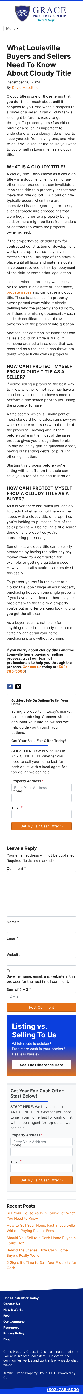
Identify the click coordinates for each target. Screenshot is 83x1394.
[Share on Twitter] (18, 686)
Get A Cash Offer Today (21, 1298)
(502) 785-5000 (63, 1389)
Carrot (7, 1377)
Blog (6, 1339)
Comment (16, 868)
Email (17, 807)
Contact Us (11, 1303)
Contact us (32, 667)
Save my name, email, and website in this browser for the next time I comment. (41, 979)
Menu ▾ (12, 28)
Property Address (27, 781)
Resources (11, 1327)
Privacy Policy (14, 1333)
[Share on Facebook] (10, 686)
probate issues (19, 292)
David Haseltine (25, 87)
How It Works (13, 1309)
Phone (16, 791)
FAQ (6, 1315)
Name (13, 922)
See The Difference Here (41, 1065)
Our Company (14, 1321)
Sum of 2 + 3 (19, 989)
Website (13, 954)
